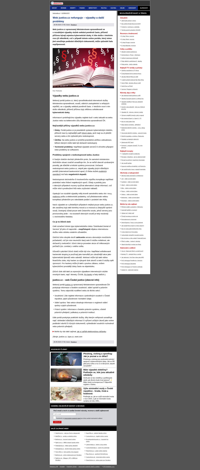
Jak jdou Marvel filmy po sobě (129, 77)
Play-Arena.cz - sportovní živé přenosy (97, 454)
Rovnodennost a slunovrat (128, 219)
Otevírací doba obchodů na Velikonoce (132, 175)
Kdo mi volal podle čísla (128, 121)
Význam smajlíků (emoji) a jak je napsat (132, 115)
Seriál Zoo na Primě (127, 86)
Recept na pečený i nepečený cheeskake (133, 160)
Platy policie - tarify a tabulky (129, 64)
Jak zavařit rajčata (126, 163)
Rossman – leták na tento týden (130, 200)
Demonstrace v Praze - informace (130, 55)
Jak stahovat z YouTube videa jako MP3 (132, 257)
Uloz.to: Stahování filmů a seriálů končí (132, 251)
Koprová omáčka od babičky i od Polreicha (133, 166)
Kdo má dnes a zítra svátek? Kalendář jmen (133, 238)
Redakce (74, 25)
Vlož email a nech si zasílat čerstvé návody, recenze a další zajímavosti (81, 411)
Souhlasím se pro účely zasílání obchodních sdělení (79, 418)
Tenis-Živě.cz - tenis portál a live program (66, 452)
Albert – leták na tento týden (129, 185)
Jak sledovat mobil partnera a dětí (130, 95)
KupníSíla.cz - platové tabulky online (96, 433)
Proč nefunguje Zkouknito (128, 263)
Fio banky (88, 275)
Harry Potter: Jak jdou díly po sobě (131, 83)
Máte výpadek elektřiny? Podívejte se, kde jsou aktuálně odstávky (98, 372)
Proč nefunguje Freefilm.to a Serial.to (131, 260)
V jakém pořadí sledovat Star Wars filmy (132, 80)
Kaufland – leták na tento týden (130, 182)
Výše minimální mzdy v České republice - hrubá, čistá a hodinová (98, 391)
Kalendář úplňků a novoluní (129, 210)
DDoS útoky (87, 133)
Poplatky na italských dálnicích (130, 139)
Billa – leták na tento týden (128, 188)
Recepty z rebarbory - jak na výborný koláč (133, 157)
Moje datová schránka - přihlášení (131, 125)
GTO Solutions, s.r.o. (109, 466)
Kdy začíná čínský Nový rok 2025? (131, 24)
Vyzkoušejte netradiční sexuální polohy (132, 235)
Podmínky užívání (72, 466)
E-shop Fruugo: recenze (128, 42)
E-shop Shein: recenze (127, 39)
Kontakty (62, 466)
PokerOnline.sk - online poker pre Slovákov (98, 460)
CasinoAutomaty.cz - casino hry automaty (97, 448)
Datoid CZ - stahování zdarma (129, 270)
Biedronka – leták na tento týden (130, 197)
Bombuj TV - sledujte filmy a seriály (131, 254)
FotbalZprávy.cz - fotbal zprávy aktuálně (66, 445)
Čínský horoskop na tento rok (129, 216)
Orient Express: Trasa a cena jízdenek (132, 222)
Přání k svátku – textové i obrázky (130, 241)
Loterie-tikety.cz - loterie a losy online (96, 444)
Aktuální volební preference (129, 52)
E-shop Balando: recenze (128, 45)
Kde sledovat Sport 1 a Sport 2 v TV (131, 118)
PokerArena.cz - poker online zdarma (96, 451)
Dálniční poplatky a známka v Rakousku (132, 136)
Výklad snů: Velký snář (127, 213)
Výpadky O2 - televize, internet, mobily (132, 112)
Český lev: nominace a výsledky (130, 27)
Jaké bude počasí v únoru (128, 20)
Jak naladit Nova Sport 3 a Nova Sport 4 (132, 226)
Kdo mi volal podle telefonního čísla (131, 229)
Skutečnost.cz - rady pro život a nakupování (67, 433)
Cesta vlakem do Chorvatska (129, 232)
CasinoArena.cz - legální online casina (97, 436)
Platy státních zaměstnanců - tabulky (131, 61)
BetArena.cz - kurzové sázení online (65, 439)
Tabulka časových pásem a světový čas (132, 98)
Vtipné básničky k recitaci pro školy (131, 244)
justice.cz (69, 285)
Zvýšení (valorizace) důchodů (129, 58)
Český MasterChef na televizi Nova (131, 73)
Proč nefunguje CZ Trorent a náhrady (131, 267)
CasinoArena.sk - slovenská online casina (98, 457)
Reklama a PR (54, 466)
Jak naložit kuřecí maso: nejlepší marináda (133, 169)
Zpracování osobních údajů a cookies (89, 466)
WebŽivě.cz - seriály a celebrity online (66, 436)
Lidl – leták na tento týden (128, 179)
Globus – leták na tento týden (129, 194)
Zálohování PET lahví (127, 142)
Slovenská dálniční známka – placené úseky (133, 133)
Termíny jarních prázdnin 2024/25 (130, 30)
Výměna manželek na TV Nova (130, 70)
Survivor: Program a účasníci (129, 89)
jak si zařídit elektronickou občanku (91, 332)
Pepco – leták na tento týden (129, 191)
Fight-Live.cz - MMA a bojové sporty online (67, 442)
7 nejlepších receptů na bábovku (130, 154)
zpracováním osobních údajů (72, 418)
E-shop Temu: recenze (127, 36)
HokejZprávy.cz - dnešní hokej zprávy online (67, 449)
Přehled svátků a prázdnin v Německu (132, 207)
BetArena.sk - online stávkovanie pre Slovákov (68, 455)
